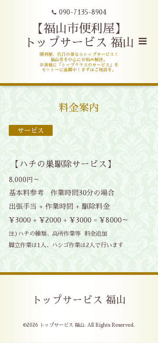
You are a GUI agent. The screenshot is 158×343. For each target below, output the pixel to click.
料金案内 (79, 108)
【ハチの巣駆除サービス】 (63, 164)
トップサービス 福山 (79, 300)
